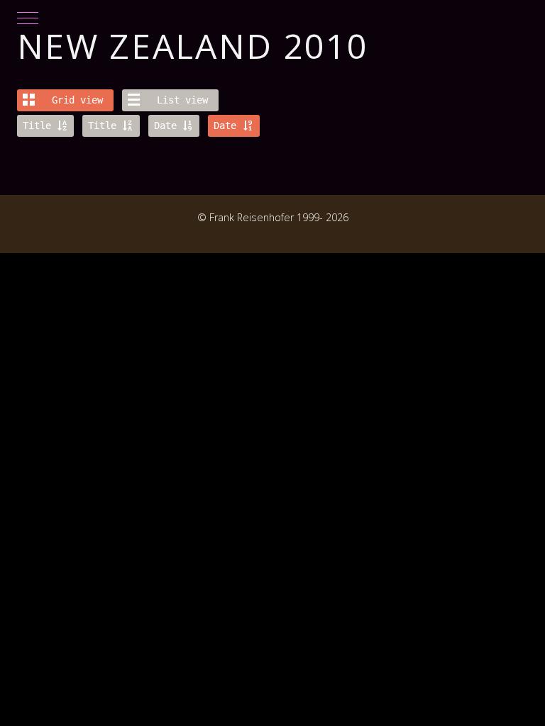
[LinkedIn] (55, 232)
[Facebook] (24, 232)
